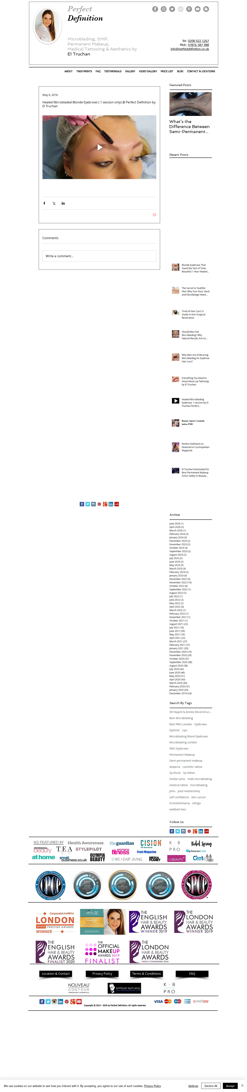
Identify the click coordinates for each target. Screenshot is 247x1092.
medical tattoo (178, 785)
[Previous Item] (175, 104)
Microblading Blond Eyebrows (188, 736)
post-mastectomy (189, 791)
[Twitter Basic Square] (87, 504)
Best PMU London (180, 724)
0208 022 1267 (198, 41)
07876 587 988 (198, 45)
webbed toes (177, 809)
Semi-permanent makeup (185, 760)
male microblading (200, 779)
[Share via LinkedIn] (63, 203)
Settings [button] (193, 1086)
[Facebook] (155, 9)
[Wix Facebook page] (42, 1001)
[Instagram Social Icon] (93, 504)
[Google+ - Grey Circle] (181, 9)
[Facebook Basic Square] (82, 504)
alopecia (174, 767)
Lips (184, 730)
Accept (230, 1086)
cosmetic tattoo (192, 767)
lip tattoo (189, 773)
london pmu (177, 779)
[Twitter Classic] (48, 1001)
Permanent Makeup (182, 754)
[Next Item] (205, 104)
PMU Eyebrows (179, 748)
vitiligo (196, 803)
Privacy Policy (152, 1086)
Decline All (211, 1086)
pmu (172, 791)
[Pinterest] (189, 9)
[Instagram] (164, 9)
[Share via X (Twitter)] (54, 203)
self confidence (179, 797)
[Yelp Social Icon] (116, 504)
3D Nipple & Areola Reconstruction (190, 712)
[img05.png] (54, 1001)
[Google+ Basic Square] (105, 504)
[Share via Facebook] (44, 203)
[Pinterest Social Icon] (99, 504)
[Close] (242, 1086)
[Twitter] (172, 9)
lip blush (175, 773)
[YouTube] (197, 9)
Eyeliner (174, 730)
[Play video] (99, 147)
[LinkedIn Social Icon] (111, 504)
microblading (198, 785)
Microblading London (183, 742)
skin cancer (198, 797)
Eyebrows (201, 724)
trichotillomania (179, 803)
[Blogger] (206, 9)
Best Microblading (181, 718)
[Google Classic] (72, 1001)
